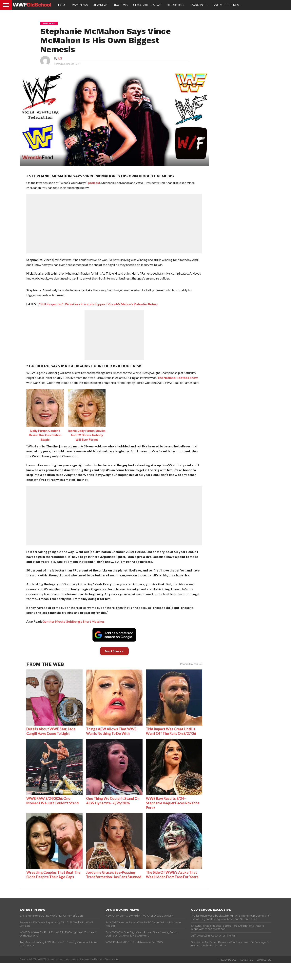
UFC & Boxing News (147, 5)
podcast (94, 183)
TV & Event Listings (225, 5)
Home (62, 5)
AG (60, 58)
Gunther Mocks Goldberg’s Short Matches (73, 621)
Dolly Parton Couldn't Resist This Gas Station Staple (45, 435)
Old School (176, 5)
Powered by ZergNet (191, 664)
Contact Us (264, 959)
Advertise (246, 959)
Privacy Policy (227, 959)
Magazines (198, 5)
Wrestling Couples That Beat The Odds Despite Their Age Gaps (53, 874)
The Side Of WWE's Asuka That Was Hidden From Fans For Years (172, 874)
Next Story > (114, 651)
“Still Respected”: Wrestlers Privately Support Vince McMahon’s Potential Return (98, 304)
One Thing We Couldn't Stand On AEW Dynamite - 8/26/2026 (113, 800)
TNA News (121, 5)
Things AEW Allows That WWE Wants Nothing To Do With (111, 731)
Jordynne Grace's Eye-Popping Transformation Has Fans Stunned (113, 874)
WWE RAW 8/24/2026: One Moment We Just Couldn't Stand (52, 800)
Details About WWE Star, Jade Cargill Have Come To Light (50, 731)
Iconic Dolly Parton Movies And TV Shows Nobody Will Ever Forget (86, 435)
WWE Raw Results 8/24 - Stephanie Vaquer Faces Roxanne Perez (172, 803)
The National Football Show (177, 377)
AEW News (100, 5)
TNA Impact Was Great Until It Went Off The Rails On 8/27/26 (171, 731)
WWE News (80, 5)
